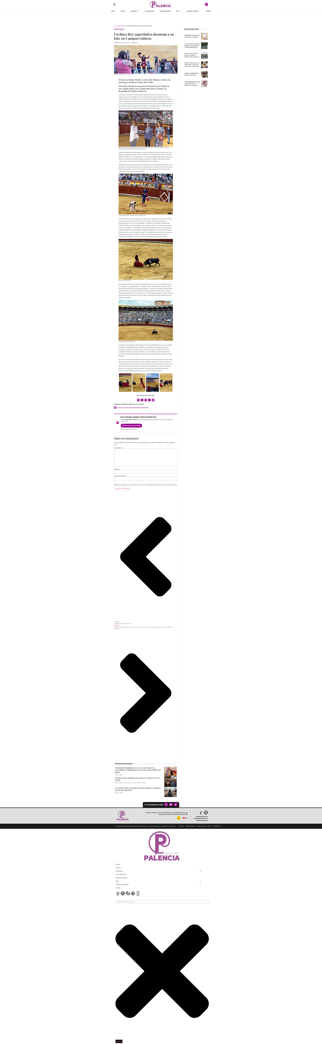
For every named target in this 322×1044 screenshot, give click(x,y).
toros (152, 395)
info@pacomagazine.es (202, 820)
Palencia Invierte (165, 11)
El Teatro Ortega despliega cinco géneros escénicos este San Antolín (137, 779)
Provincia (134, 11)
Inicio (113, 11)
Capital (122, 11)
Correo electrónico (120, 476)
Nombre (117, 469)
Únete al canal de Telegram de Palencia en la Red (132, 407)
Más (177, 11)
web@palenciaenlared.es (202, 816)
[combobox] (162, 901)
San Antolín (147, 395)
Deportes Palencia (192, 11)
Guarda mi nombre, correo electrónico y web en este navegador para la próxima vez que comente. (145, 484)
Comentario (118, 447)
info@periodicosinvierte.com (201, 818)
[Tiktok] (128, 893)
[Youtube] (138, 893)
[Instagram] (133, 893)
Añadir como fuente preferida (131, 425)
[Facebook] (201, 812)
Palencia (141, 395)
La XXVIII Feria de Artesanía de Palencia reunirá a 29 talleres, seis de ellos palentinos (138, 789)
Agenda (208, 11)
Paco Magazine (149, 11)
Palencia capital (120, 25)
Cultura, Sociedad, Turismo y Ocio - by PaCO (126, 782)
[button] (138, 400)
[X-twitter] (206, 812)
